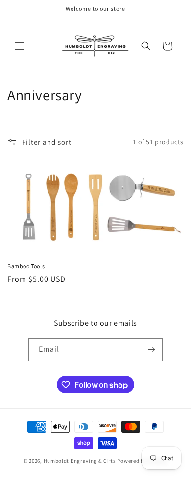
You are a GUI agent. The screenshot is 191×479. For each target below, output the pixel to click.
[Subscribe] (151, 349)
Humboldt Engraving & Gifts (80, 460)
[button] (19, 46)
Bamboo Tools (26, 266)
